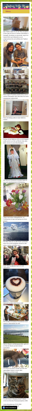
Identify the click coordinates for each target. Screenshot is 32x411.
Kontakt (21, 406)
